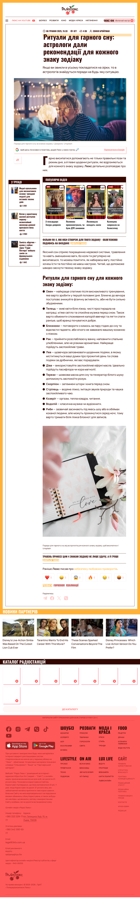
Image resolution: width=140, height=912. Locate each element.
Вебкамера (104, 772)
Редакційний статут (124, 784)
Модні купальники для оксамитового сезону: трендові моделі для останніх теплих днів (28, 195)
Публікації (72, 585)
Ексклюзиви (66, 746)
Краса (101, 737)
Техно (63, 772)
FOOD (122, 728)
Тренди (102, 746)
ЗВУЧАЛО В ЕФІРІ (86, 772)
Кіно (63, 20)
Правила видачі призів (125, 797)
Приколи (84, 733)
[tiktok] (46, 729)
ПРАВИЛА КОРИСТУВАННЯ (125, 765)
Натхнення (92, 20)
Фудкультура (124, 748)
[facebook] (52, 598)
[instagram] (18, 729)
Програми (103, 768)
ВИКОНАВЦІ (84, 768)
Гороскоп (59, 585)
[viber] (66, 598)
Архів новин (123, 806)
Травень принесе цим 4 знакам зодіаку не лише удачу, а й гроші (80, 556)
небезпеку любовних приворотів (95, 569)
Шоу (62, 742)
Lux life (106, 759)
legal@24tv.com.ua (15, 842)
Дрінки (121, 737)
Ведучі (102, 764)
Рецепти (122, 733)
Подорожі (65, 776)
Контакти (122, 802)
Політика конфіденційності (126, 778)
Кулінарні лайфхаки (122, 743)
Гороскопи (85, 742)
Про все (64, 764)
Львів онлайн (105, 781)
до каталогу (70, 709)
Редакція (122, 811)
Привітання (65, 768)
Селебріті (64, 737)
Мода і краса (76, 20)
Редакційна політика (123, 790)
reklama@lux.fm (13, 854)
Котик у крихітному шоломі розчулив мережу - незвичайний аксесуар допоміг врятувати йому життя (28, 222)
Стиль (102, 741)
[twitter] (59, 598)
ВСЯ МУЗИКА (85, 764)
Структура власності (123, 771)
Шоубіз (43, 20)
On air (85, 759)
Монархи (64, 733)
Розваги (54, 20)
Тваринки (84, 737)
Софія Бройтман (101, 31)
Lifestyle (68, 759)
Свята (82, 746)
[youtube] (8, 735)
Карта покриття (106, 776)
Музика (63, 750)
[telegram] (45, 598)
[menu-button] (6, 20)
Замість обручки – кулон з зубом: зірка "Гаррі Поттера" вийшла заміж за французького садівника (27, 250)
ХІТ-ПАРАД (84, 776)
